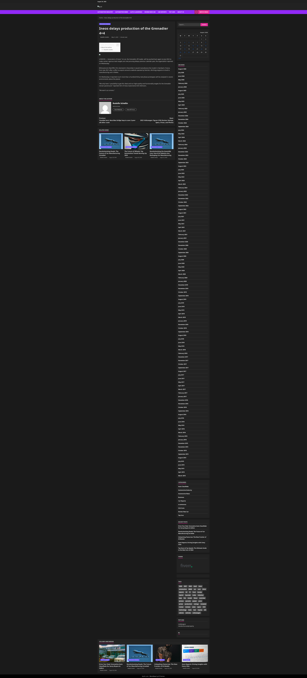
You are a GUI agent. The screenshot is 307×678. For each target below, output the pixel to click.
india (194, 595)
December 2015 (183, 443)
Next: (156, 120)
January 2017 (182, 396)
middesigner (182, 624)
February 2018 (182, 353)
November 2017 (183, 360)
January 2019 (182, 321)
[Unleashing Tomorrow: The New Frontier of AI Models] (167, 653)
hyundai (188, 595)
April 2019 (181, 314)
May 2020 (181, 267)
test (194, 610)
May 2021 (181, 224)
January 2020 (182, 281)
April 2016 (181, 429)
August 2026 (182, 69)
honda (200, 592)
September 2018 (183, 332)
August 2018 (182, 335)
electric (181, 592)
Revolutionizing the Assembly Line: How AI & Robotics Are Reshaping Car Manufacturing (160, 153)
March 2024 (182, 141)
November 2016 (183, 404)
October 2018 (182, 328)
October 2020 (182, 249)
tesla (189, 610)
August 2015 (182, 458)
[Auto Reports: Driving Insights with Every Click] (195, 653)
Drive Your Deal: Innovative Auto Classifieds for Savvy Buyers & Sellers (111, 666)
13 (193, 46)
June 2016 (181, 422)
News (195, 598)
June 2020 (181, 263)
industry (200, 595)
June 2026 (181, 76)
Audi (195, 586)
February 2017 (182, 393)
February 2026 (182, 83)
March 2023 (182, 184)
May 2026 (181, 80)
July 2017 (181, 375)
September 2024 (183, 126)
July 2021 (181, 216)
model (190, 598)
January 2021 (182, 238)
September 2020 (183, 252)
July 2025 (181, 94)
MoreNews (153, 676)
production (188, 604)
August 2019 (182, 299)
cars (199, 589)
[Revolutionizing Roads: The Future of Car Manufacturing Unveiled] (111, 141)
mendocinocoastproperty (186, 626)
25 (184, 52)
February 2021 (182, 234)
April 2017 (181, 386)
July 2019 (181, 303)
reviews (187, 607)
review (181, 607)
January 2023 (182, 191)
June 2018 (181, 342)
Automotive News (121, 12)
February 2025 (182, 108)
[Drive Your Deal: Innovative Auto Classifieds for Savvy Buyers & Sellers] (112, 653)
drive (204, 589)
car (195, 589)
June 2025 (181, 98)
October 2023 (182, 159)
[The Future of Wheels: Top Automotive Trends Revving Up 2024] (136, 141)
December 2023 (183, 152)
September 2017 (183, 368)
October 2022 (182, 202)
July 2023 (181, 170)
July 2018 (181, 339)
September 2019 (183, 296)
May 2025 (181, 101)
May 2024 (181, 134)
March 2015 (182, 476)
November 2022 (183, 198)
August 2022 (182, 209)
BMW (190, 589)
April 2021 (181, 227)
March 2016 (182, 432)
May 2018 (181, 346)
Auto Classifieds (136, 12)
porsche (188, 601)
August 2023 (182, 166)
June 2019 (181, 306)
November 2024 (183, 119)
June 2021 (181, 220)
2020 (180, 586)
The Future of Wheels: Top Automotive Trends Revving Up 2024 (135, 153)
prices (181, 604)
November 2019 (183, 288)
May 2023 (181, 177)
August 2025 (182, 90)
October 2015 (182, 450)
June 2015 (181, 465)
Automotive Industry (105, 12)
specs (199, 607)
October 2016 (182, 407)
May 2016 (181, 425)
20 (193, 49)
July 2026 (181, 72)
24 (180, 52)
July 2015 (181, 461)
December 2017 (183, 357)
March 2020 (182, 274)
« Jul (179, 58)
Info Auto (181, 508)
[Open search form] (192, 12)
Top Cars (172, 12)
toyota (200, 610)
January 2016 (182, 440)
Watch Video (204, 12)
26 (189, 52)
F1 (190, 592)
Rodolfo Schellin (104, 37)
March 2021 (182, 231)
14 (197, 46)
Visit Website (118, 109)
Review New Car (150, 12)
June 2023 (181, 173)
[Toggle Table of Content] (117, 45)
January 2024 (182, 148)
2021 (185, 586)
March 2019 (182, 317)
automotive (183, 589)
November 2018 (183, 324)
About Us (180, 12)
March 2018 (182, 350)
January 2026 (182, 87)
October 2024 (182, 123)
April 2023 (181, 180)
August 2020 (182, 256)
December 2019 (183, 285)
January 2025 (182, 112)
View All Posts (131, 109)
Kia (185, 598)
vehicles (188, 613)
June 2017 (181, 378)
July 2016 (181, 418)
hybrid (181, 595)
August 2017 (182, 371)
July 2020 (181, 260)
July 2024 (181, 130)
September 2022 (183, 206)
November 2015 (183, 447)
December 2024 (183, 116)
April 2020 (181, 270)
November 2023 (183, 155)
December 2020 (183, 242)
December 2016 (183, 400)
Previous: (117, 120)
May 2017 (181, 382)
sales (193, 607)
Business (181, 497)
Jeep (180, 598)
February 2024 (182, 144)
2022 (190, 586)
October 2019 (182, 292)
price (200, 601)
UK (205, 610)
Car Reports (162, 12)
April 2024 (181, 137)
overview (202, 598)
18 (184, 49)
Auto (200, 586)
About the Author (106, 47)
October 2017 (182, 364)
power (195, 601)
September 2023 (183, 162)
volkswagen (196, 613)
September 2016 (183, 411)
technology (182, 610)
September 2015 (183, 454)
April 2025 (181, 105)
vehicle (181, 613)
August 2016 (182, 414)
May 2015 (181, 468)
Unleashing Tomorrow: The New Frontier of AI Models (165, 665)
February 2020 (182, 278)
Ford (194, 592)
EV (186, 592)
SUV (204, 607)
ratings (196, 604)
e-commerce (182, 504)
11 (184, 46)
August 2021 (182, 213)
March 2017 (182, 389)
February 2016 (182, 436)
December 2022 (183, 195)
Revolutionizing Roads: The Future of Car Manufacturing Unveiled (109, 153)
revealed (203, 604)
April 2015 (181, 472)
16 (205, 46)
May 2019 (181, 310)
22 (201, 49)
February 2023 (182, 188)
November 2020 (183, 245)
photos (181, 601)
